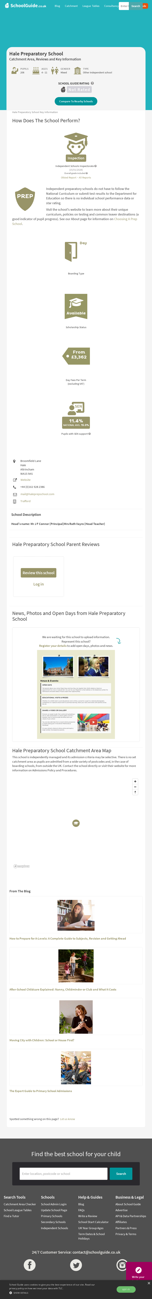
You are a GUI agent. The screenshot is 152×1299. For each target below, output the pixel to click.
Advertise (121, 1210)
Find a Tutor (11, 1216)
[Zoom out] (135, 786)
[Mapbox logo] (21, 866)
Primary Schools (51, 1216)
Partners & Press (126, 1228)
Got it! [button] (126, 1289)
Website (26, 480)
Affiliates (121, 1222)
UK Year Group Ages (90, 1228)
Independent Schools (54, 1228)
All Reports (85, 177)
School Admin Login (54, 1204)
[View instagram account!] (122, 1265)
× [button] (148, 1283)
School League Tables (18, 1210)
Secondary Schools (53, 1222)
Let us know (67, 1119)
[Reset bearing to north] (135, 792)
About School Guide (128, 1204)
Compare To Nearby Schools (76, 101)
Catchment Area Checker (20, 1204)
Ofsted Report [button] (69, 177)
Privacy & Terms (125, 1234)
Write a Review (87, 1216)
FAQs (81, 1210)
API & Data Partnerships (130, 1216)
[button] (52, 1292)
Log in (38, 584)
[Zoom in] (135, 781)
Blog (81, 1204)
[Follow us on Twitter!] (76, 1265)
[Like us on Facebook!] (30, 1265)
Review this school (38, 572)
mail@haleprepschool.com (37, 494)
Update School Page (54, 1210)
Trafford (25, 501)
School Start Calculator (93, 1222)
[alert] (76, 1289)
